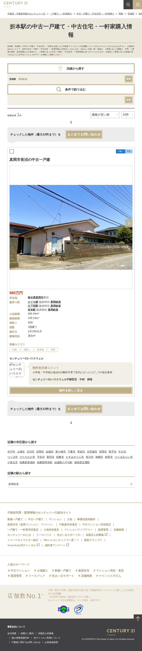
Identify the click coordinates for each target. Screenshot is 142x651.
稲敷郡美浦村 (27, 462)
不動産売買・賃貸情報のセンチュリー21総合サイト (39, 512)
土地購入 (42, 570)
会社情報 (11, 633)
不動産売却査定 (68, 524)
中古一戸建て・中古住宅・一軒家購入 (95, 13)
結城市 (50, 451)
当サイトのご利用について (47, 638)
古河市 (30, 451)
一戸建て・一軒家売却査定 (22, 529)
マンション (55, 519)
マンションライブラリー (78, 529)
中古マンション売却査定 (96, 524)
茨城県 (131, 13)
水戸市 (11, 451)
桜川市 (90, 456)
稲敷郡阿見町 (45, 462)
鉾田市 (109, 456)
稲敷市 (60, 456)
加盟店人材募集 (95, 534)
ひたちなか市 (27, 456)
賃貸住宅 (83, 570)
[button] (129, 223)
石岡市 (40, 451)
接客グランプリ (93, 540)
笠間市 (103, 451)
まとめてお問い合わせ (84, 134)
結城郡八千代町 (63, 462)
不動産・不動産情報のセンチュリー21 (26, 13)
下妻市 (71, 451)
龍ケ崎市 (60, 451)
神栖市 (99, 456)
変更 (128, 79)
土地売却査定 (51, 529)
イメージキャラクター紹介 (22, 540)
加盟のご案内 (27, 633)
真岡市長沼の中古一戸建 (29, 160)
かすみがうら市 (75, 456)
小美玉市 (12, 462)
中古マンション (20, 570)
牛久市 (122, 451)
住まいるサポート (63, 575)
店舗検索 (119, 529)
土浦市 (21, 451)
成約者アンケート (55, 545)
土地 (69, 519)
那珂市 (50, 456)
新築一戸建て (15, 519)
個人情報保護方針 (20, 638)
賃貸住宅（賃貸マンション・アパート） (30, 524)
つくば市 (12, 456)
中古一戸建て (36, 519)
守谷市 (41, 456)
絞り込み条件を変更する (71, 646)
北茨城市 (92, 451)
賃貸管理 (103, 529)
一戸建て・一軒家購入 (61, 13)
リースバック (44, 534)
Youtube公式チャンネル (21, 545)
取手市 (112, 451)
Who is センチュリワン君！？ (61, 540)
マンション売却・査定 (110, 570)
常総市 (81, 451)
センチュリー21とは (19, 534)
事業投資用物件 (86, 519)
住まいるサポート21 (69, 534)
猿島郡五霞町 (82, 462)
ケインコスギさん (110, 575)
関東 (121, 13)
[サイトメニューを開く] (137, 4)
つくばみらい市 (124, 456)
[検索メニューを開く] (128, 4)
